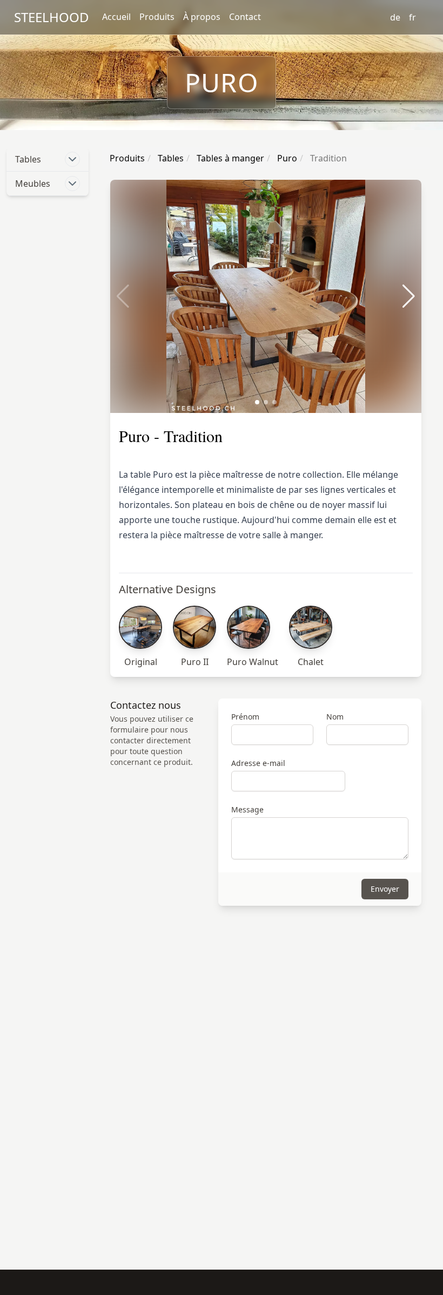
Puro (286, 158)
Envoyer (385, 889)
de (395, 17)
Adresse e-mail (258, 763)
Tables (170, 158)
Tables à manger (229, 158)
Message (247, 809)
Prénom (245, 716)
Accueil (116, 17)
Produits (156, 17)
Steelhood (51, 17)
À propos (201, 17)
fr (412, 17)
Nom (335, 716)
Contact (245, 17)
